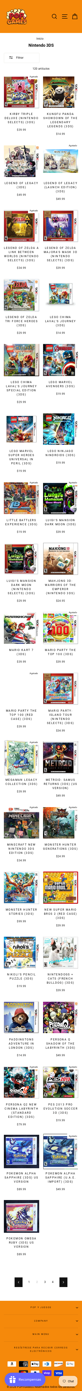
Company (41, 1321)
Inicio (40, 38)
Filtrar (19, 57)
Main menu (41, 1334)
